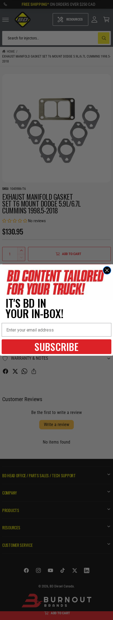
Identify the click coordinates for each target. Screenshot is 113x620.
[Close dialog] (107, 270)
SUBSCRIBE (56, 346)
